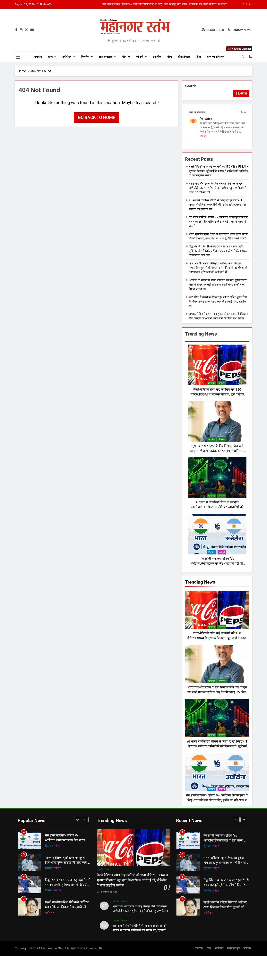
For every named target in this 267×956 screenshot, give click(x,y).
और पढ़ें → (205, 136)
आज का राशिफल (215, 56)
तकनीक (157, 56)
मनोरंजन (67, 56)
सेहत (169, 56)
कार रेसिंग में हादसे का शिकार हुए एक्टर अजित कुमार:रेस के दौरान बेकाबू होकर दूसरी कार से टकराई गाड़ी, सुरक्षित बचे (218, 301)
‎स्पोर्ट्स (139, 56)
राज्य (50, 56)
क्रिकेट (211, 552)
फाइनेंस (211, 383)
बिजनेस (85, 56)
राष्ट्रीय (38, 56)
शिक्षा (198, 56)
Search (190, 86)
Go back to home (96, 117)
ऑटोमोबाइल (184, 56)
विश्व (124, 56)
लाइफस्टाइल (105, 56)
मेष (242, 112)
